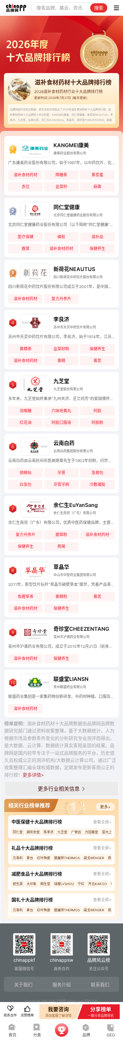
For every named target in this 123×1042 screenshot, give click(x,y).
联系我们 (100, 984)
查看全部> (102, 822)
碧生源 (18, 884)
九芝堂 (62, 832)
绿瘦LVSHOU (64, 884)
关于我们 (23, 984)
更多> (105, 806)
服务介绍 (61, 984)
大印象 (31, 884)
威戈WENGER (94, 858)
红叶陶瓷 (43, 858)
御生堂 (45, 884)
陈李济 (48, 832)
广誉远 (76, 832)
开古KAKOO (97, 884)
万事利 (18, 858)
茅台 (30, 858)
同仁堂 (18, 832)
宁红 (81, 884)
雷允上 (107, 832)
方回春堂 (91, 832)
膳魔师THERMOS (67, 858)
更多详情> (33, 775)
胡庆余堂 (33, 832)
